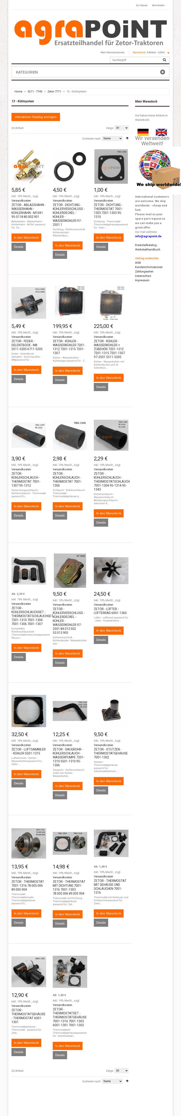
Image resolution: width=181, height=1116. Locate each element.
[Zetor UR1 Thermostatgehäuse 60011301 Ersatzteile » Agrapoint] (28, 971)
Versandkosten (21, 200)
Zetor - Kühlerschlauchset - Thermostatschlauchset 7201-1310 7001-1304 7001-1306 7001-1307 (32, 616)
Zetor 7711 (54, 91)
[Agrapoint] (90, 32)
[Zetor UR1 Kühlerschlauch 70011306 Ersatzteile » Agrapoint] (70, 435)
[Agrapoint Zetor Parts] (161, 130)
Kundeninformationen (149, 267)
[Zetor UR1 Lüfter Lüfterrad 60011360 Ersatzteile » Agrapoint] (111, 570)
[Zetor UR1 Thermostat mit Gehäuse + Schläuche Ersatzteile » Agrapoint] (111, 843)
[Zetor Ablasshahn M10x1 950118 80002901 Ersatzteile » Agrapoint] (28, 166)
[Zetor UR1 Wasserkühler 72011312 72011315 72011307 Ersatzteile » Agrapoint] (70, 303)
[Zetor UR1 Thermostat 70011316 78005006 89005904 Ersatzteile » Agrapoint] (28, 843)
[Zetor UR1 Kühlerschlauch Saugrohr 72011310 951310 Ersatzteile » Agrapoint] (70, 711)
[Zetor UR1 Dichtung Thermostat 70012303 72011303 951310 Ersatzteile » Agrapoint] (111, 166)
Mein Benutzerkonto (112, 52)
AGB (138, 262)
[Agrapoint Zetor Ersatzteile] (143, 130)
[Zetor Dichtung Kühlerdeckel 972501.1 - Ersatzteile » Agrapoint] (70, 166)
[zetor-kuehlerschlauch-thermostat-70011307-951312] (28, 435)
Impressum (142, 280)
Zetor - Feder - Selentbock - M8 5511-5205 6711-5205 (27, 345)
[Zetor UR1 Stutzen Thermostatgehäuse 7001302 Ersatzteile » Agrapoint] (111, 711)
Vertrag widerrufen (147, 258)
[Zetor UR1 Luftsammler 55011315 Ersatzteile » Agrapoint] (28, 711)
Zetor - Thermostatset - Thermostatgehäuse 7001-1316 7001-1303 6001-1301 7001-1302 (70, 1017)
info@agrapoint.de (148, 236)
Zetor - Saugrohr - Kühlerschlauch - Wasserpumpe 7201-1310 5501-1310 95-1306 (69, 757)
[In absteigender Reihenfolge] (127, 138)
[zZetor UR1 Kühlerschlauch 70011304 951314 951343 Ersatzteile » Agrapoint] (111, 435)
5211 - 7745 (35, 91)
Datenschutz (143, 276)
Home (18, 91)
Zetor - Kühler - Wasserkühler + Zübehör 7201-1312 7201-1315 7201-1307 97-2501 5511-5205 (109, 349)
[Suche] (164, 60)
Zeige (109, 128)
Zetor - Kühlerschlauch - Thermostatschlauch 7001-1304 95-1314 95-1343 (112, 481)
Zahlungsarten (144, 271)
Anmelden (158, 5)
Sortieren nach (91, 138)
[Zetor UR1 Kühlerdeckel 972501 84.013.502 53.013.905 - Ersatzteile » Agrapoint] (70, 570)
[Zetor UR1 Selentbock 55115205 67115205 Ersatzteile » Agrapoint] (28, 303)
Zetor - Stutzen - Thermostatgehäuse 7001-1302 (111, 753)
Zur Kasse (141, 5)
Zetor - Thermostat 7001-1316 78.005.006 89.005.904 (27, 885)
